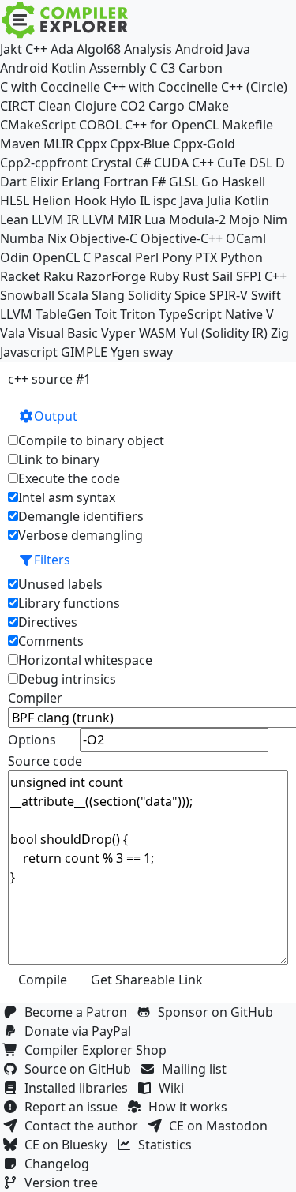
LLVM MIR (111, 219)
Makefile (247, 124)
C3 (167, 68)
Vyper (118, 333)
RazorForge (111, 276)
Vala (12, 333)
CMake (208, 105)
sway (158, 352)
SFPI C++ (261, 276)
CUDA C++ (184, 162)
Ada (62, 49)
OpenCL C (61, 257)
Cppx (92, 143)
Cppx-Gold (204, 143)
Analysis (148, 49)
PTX (206, 257)
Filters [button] (52, 559)
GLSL (183, 181)
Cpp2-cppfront (44, 162)
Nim (275, 219)
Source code (45, 761)
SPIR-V (228, 295)
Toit (106, 314)
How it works (191, 1106)
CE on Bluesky (69, 1144)
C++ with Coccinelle (160, 87)
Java (192, 200)
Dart (13, 181)
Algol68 (99, 49)
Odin (14, 257)
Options (32, 739)
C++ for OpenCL (172, 124)
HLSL (14, 200)
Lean (14, 219)
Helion (51, 200)
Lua (155, 219)
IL (145, 200)
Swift (266, 295)
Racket (20, 276)
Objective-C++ (182, 238)
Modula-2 (197, 219)
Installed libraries (79, 1087)
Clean (54, 105)
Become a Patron (78, 1012)
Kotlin (251, 200)
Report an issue (74, 1106)
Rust (195, 276)
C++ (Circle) (254, 87)
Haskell (243, 181)
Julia (219, 200)
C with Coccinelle (50, 87)
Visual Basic (63, 333)
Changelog (60, 1163)
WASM (158, 333)
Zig (280, 333)
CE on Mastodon (221, 1125)
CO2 (132, 105)
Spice (190, 295)
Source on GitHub (80, 1069)
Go (210, 181)
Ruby (164, 276)
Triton (137, 314)
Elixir (44, 181)
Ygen (125, 352)
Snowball (27, 295)
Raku (58, 276)
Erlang (81, 181)
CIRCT (17, 105)
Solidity (149, 295)
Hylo (123, 200)
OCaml (246, 238)
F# (159, 181)
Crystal (111, 162)
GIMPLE (84, 352)
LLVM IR (55, 219)
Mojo (244, 219)
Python (241, 257)
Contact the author (84, 1125)
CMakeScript (38, 124)
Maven (20, 143)
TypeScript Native (211, 314)
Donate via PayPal (80, 1031)
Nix (56, 238)
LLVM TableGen (46, 314)
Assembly (117, 68)
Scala (73, 295)
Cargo (166, 105)
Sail (222, 276)
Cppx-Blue (140, 143)
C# (143, 162)
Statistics (168, 1144)
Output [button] (55, 416)
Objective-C (103, 238)
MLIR (58, 143)
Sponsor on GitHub (218, 1012)
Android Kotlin (43, 68)
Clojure (95, 105)
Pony (177, 257)
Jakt (11, 49)
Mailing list (197, 1069)
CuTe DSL (244, 162)
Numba (22, 238)
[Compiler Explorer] (65, 19)
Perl (147, 257)
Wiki (174, 1087)
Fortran (125, 181)
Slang (108, 295)
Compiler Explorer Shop (98, 1050)
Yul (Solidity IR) (224, 333)
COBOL (100, 124)
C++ (36, 49)
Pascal (113, 257)
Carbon (200, 68)
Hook (90, 200)
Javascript (29, 352)
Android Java (212, 49)
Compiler (35, 698)
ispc (165, 200)
